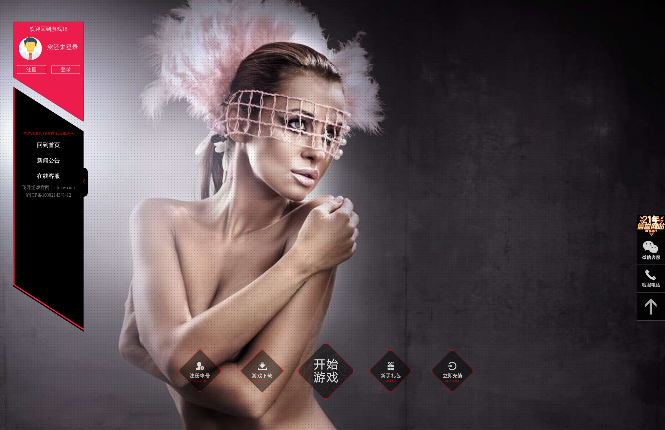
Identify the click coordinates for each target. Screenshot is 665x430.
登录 (65, 69)
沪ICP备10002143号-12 (48, 195)
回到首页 (48, 145)
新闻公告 (48, 160)
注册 (31, 69)
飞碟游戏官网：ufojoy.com (48, 187)
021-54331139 (651, 278)
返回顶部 (651, 307)
